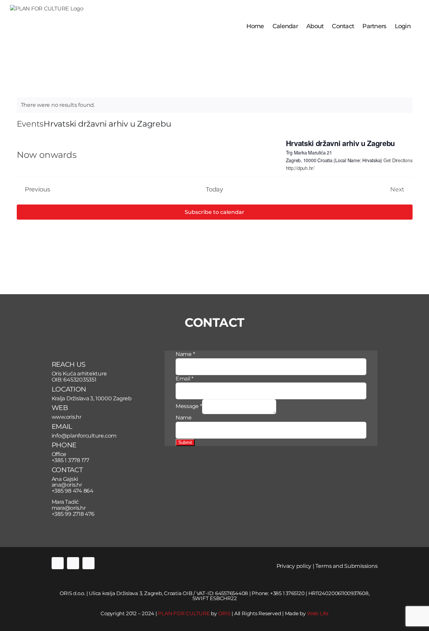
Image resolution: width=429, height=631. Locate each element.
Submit (185, 442)
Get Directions (398, 160)
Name (185, 354)
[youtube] (88, 563)
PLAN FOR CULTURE (183, 613)
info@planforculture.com (84, 436)
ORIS (224, 613)
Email (184, 378)
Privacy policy (294, 566)
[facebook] (58, 563)
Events (30, 124)
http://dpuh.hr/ (300, 168)
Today (214, 189)
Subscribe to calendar (214, 212)
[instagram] (73, 563)
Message (189, 406)
